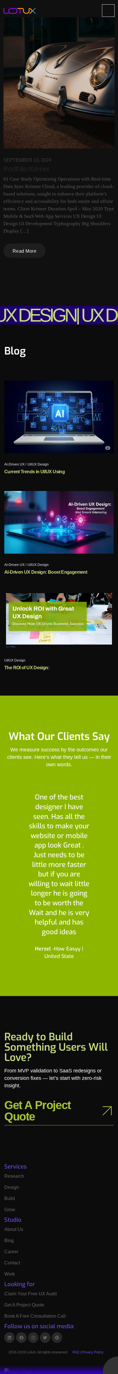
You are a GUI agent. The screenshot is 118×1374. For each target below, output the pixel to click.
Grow (9, 1209)
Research (14, 1176)
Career (11, 1251)
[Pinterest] (57, 1337)
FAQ (75, 1352)
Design (11, 1187)
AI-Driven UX (14, 464)
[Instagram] (33, 1337)
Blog (9, 1240)
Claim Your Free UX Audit (30, 1293)
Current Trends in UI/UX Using (34, 471)
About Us (13, 1229)
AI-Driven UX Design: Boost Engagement (45, 572)
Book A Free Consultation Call (35, 1316)
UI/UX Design (38, 464)
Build (9, 1198)
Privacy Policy (92, 1352)
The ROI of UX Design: (26, 667)
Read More (24, 251)
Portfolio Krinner (26, 169)
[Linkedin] (9, 1337)
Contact (12, 1262)
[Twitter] (45, 1337)
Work (9, 1274)
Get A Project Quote (24, 1304)
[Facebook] (21, 1337)
